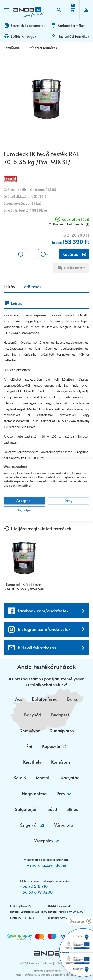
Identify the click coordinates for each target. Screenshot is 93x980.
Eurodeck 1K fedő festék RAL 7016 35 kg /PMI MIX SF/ (24, 587)
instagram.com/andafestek (44, 629)
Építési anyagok (23, 36)
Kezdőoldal (12, 48)
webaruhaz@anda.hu (46, 865)
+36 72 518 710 (34, 886)
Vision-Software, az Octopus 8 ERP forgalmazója (46, 974)
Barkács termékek (71, 25)
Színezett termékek (43, 48)
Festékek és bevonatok (28, 25)
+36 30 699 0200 (36, 892)
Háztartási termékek (73, 36)
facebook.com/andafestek (43, 611)
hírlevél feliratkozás (37, 648)
